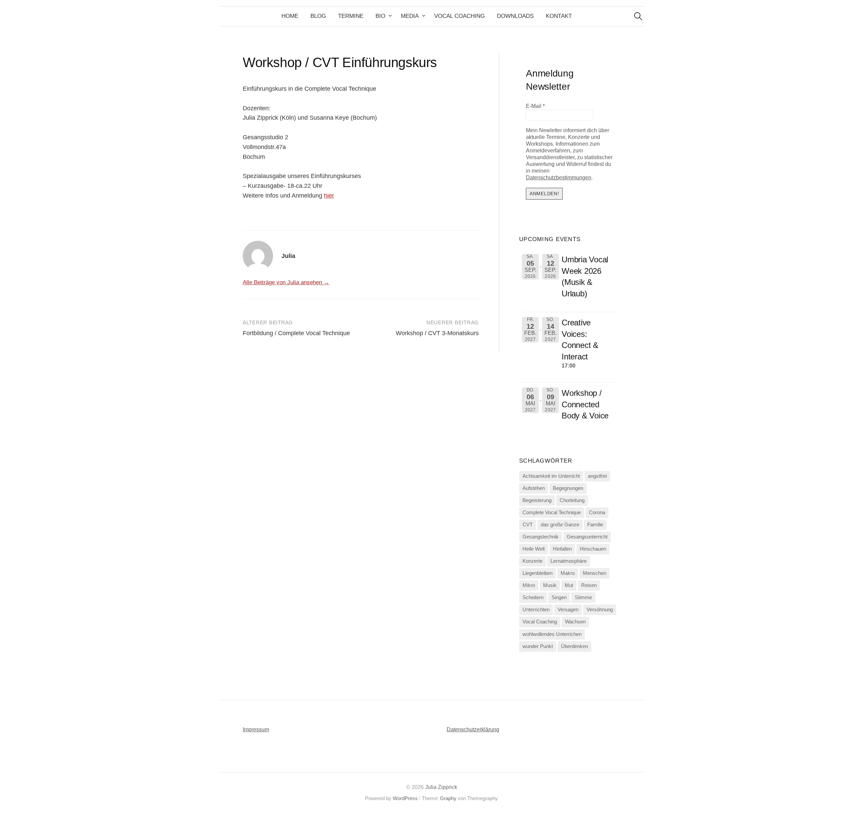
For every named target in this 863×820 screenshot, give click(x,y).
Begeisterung (537, 500)
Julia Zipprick (441, 787)
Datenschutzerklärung (473, 729)
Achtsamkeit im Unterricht (551, 476)
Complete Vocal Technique (552, 512)
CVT (528, 524)
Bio (380, 16)
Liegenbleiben (538, 573)
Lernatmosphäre (568, 561)
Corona (597, 512)
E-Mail (535, 106)
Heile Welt (534, 549)
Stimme (583, 597)
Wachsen (575, 621)
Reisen (589, 585)
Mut (569, 585)
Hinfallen (562, 549)
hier (329, 195)
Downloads (515, 16)
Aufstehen (534, 488)
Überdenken (574, 646)
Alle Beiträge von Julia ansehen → (286, 282)
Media (410, 16)
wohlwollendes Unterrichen (552, 634)
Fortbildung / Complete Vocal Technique (296, 333)
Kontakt (559, 16)
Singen (559, 597)
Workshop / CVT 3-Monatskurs (437, 333)
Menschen (594, 573)
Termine (350, 16)
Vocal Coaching (459, 16)
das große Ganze (560, 524)
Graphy (448, 798)
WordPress (405, 798)
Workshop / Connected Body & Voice (585, 404)
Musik (550, 585)
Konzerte (532, 561)
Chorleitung (572, 500)
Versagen (568, 609)
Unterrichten (536, 609)
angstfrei (597, 476)
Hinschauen (593, 549)
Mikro (529, 585)
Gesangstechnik (541, 536)
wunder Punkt (538, 646)
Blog (318, 16)
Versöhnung (600, 609)
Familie (595, 524)
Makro (568, 573)
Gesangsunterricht (587, 536)
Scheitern (533, 597)
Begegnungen (568, 488)
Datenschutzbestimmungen (558, 177)
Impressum (256, 729)
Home (289, 16)
